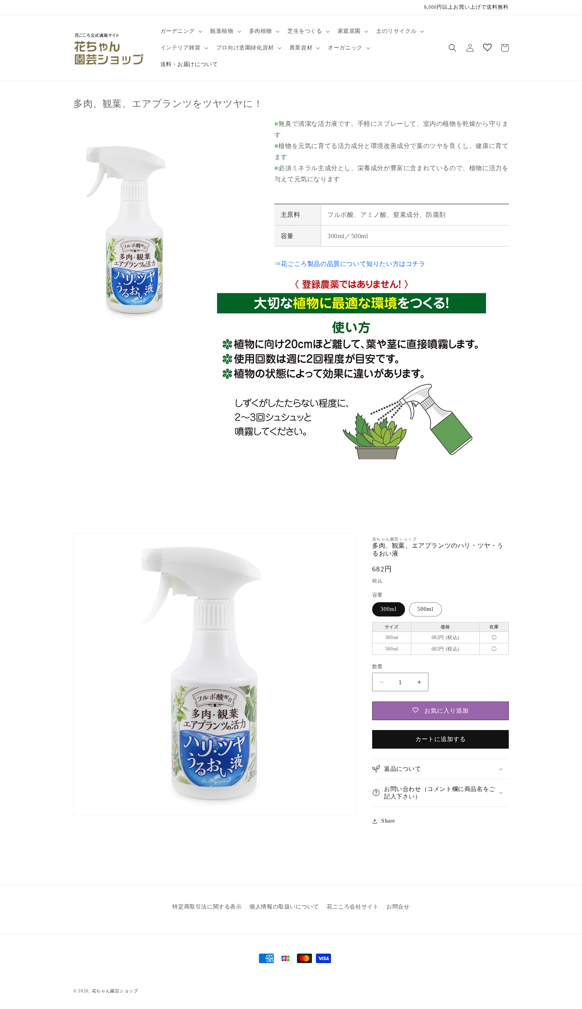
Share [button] (388, 821)
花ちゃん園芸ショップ (115, 990)
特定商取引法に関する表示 (207, 907)
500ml (425, 609)
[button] (181, 31)
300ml (388, 609)
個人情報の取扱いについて (284, 907)
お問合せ (397, 907)
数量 (377, 667)
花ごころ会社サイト (352, 907)
